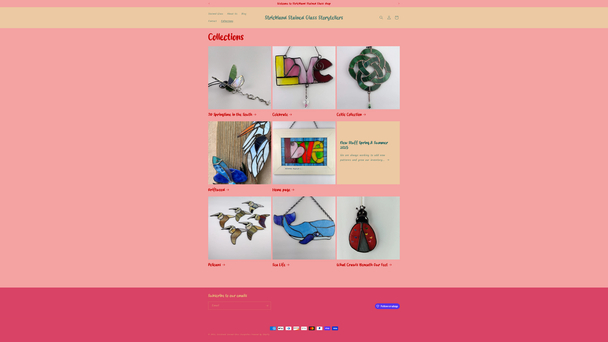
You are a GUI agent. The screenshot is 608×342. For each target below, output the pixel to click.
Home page (281, 189)
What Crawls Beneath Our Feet (362, 264)
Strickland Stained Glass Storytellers (234, 334)
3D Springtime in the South (230, 114)
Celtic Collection (349, 114)
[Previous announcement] (209, 3)
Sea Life (278, 264)
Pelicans (214, 264)
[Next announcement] (399, 3)
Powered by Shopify (260, 334)
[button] (381, 17)
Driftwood (216, 189)
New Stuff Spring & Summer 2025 (364, 145)
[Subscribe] (267, 306)
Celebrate (280, 114)
